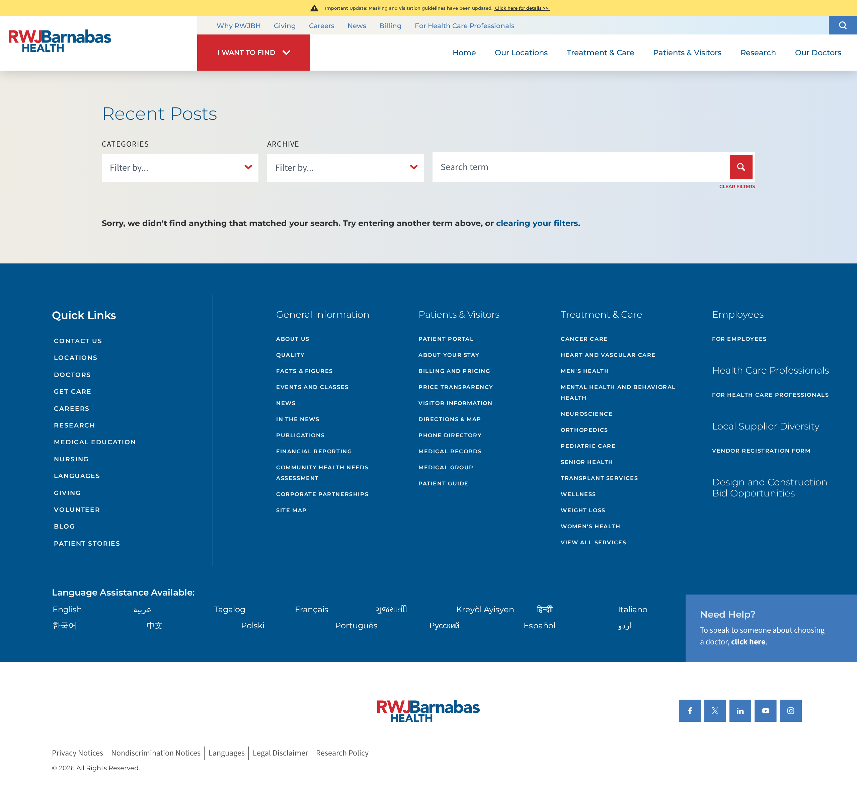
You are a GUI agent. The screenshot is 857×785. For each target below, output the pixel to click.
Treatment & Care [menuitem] (600, 52)
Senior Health (587, 462)
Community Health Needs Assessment (322, 472)
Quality (290, 355)
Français (311, 609)
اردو (625, 625)
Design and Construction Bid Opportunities (770, 487)
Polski (252, 625)
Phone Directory (450, 435)
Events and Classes (312, 387)
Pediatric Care (588, 446)
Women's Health (590, 526)
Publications (300, 435)
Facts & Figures (304, 371)
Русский (444, 625)
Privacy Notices (77, 753)
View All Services (593, 542)
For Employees (739, 339)
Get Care (73, 391)
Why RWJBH (239, 26)
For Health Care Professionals (465, 26)
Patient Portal (446, 339)
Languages (77, 476)
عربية (142, 609)
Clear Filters (737, 186)
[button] (843, 25)
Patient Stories (87, 543)
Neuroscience (587, 414)
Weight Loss (583, 510)
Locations (76, 358)
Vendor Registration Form (761, 451)
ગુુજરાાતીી (391, 609)
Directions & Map (449, 419)
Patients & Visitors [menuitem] (687, 52)
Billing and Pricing (454, 371)
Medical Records (450, 451)
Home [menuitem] (464, 52)
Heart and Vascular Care (608, 355)
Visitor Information (455, 403)
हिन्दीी (545, 609)
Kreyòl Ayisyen (485, 609)
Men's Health (585, 371)
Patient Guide (443, 483)
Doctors (72, 375)
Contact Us (78, 341)
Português (356, 625)
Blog (64, 526)
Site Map (291, 510)
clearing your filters (537, 223)
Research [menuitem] (758, 52)
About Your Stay (448, 355)
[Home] (98, 43)
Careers (321, 26)
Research (74, 425)
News (356, 26)
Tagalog (229, 609)
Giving (285, 26)
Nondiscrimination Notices (156, 753)
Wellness (578, 494)
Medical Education (95, 442)
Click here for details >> (522, 8)
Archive (283, 144)
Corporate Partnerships (322, 494)
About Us (293, 339)
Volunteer (77, 510)
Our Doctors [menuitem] (818, 52)
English (67, 609)
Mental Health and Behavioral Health (618, 392)
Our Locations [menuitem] (521, 52)
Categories (125, 144)
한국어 (65, 625)
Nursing (71, 459)
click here (748, 642)
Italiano (632, 609)
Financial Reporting (314, 451)
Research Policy (342, 753)
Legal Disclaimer (280, 753)
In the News (298, 419)
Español (539, 625)
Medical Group (446, 467)
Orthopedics (584, 430)
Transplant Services (599, 478)
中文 (155, 625)
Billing (390, 26)
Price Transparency (455, 387)
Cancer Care (584, 339)
